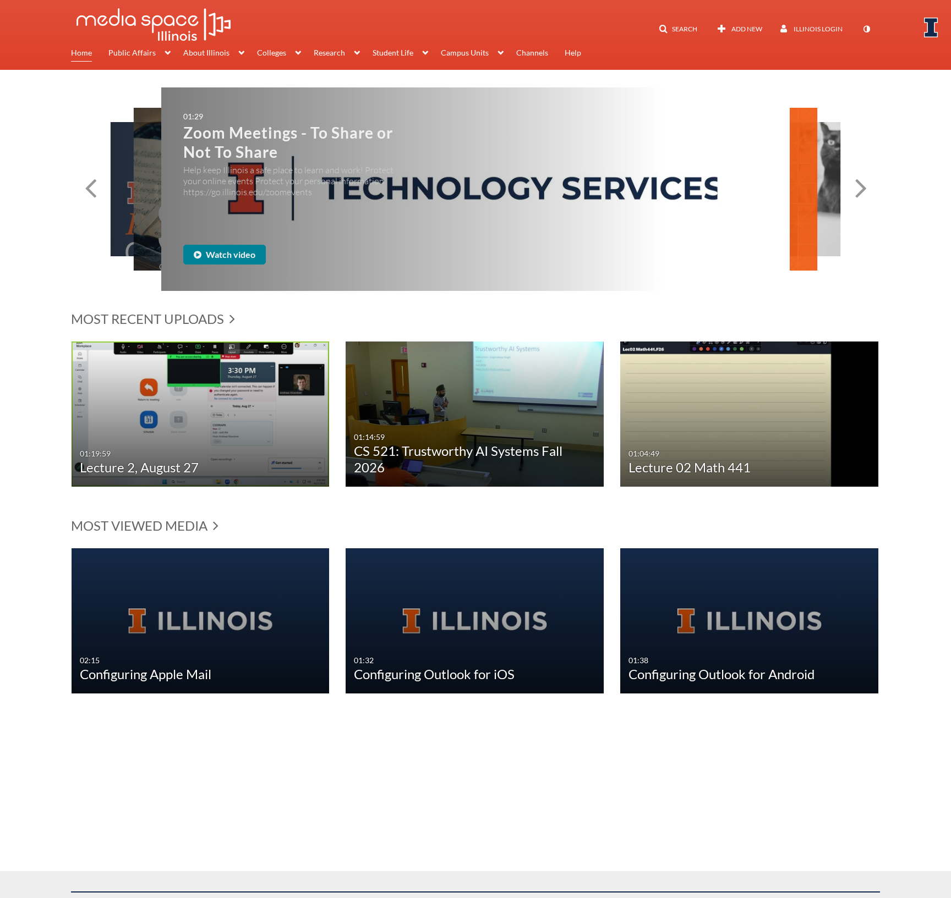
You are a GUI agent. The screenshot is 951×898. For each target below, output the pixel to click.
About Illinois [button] (206, 52)
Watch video (232, 254)
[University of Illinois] (931, 27)
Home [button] (81, 52)
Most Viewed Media (140, 525)
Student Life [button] (393, 52)
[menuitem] (89, 54)
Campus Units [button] (465, 52)
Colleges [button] (271, 52)
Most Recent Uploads (149, 319)
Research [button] (329, 52)
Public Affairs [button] (132, 52)
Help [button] (573, 52)
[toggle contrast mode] (866, 29)
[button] (678, 29)
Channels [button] (532, 52)
